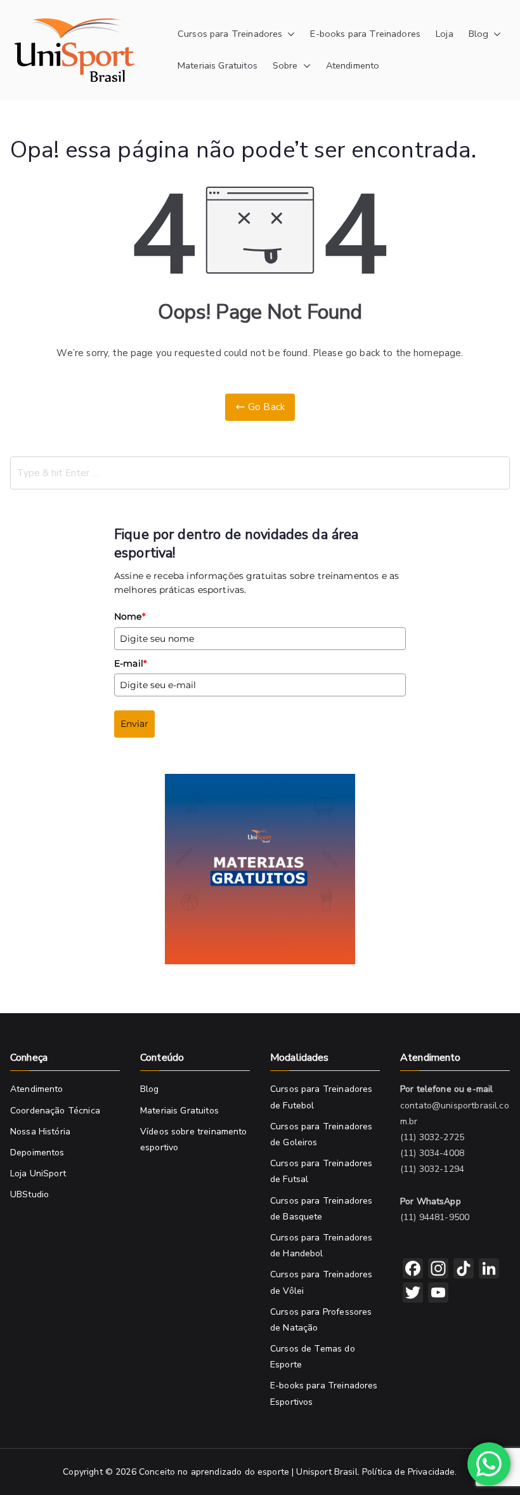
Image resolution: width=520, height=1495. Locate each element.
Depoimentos (37, 1152)
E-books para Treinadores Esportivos (324, 1393)
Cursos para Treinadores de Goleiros (321, 1134)
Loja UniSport (38, 1173)
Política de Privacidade (408, 1472)
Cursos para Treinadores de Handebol (321, 1245)
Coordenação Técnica (55, 1111)
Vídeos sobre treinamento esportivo (193, 1139)
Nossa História (40, 1132)
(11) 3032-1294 (432, 1169)
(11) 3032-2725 (432, 1137)
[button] (288, 34)
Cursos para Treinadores (230, 33)
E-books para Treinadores (365, 33)
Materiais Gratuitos (217, 65)
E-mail (130, 663)
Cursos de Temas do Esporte (312, 1357)
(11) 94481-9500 (434, 1217)
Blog (479, 33)
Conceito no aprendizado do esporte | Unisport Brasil (248, 1472)
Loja (444, 33)
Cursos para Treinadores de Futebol (321, 1097)
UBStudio (29, 1194)
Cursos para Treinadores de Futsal (321, 1171)
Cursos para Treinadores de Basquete (321, 1209)
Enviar (134, 723)
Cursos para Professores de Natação (321, 1320)
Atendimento (353, 65)
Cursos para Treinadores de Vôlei (321, 1282)
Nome (129, 616)
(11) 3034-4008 (432, 1153)
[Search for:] (260, 473)
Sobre (285, 65)
